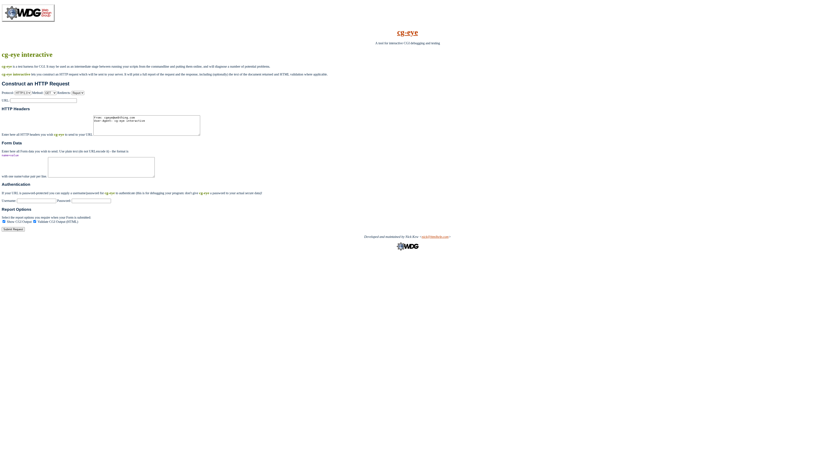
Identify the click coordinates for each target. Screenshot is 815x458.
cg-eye (407, 32)
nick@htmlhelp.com (435, 237)
